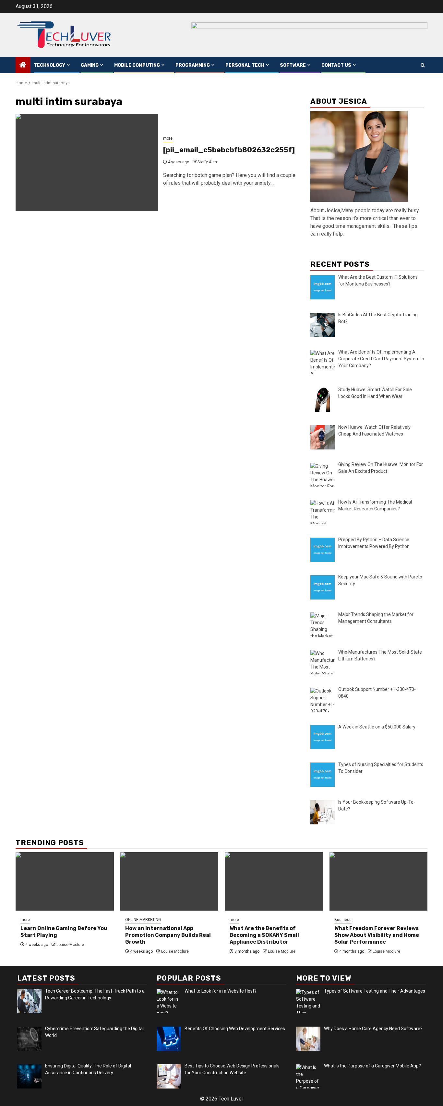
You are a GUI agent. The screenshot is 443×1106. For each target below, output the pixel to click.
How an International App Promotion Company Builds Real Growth (168, 935)
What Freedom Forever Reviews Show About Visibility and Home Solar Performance (376, 935)
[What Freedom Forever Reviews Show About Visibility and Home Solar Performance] (378, 881)
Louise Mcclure (70, 944)
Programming (192, 65)
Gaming (90, 65)
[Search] (423, 65)
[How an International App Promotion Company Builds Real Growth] (169, 881)
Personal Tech (244, 65)
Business (343, 919)
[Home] (23, 65)
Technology (49, 65)
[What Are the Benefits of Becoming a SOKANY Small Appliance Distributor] (274, 881)
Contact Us (336, 65)
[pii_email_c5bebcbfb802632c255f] (229, 150)
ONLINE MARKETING (143, 919)
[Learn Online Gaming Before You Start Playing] (65, 881)
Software (293, 65)
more (168, 138)
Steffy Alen (207, 162)
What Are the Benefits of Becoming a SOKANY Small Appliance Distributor (264, 935)
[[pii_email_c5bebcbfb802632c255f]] (87, 162)
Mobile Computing (137, 65)
